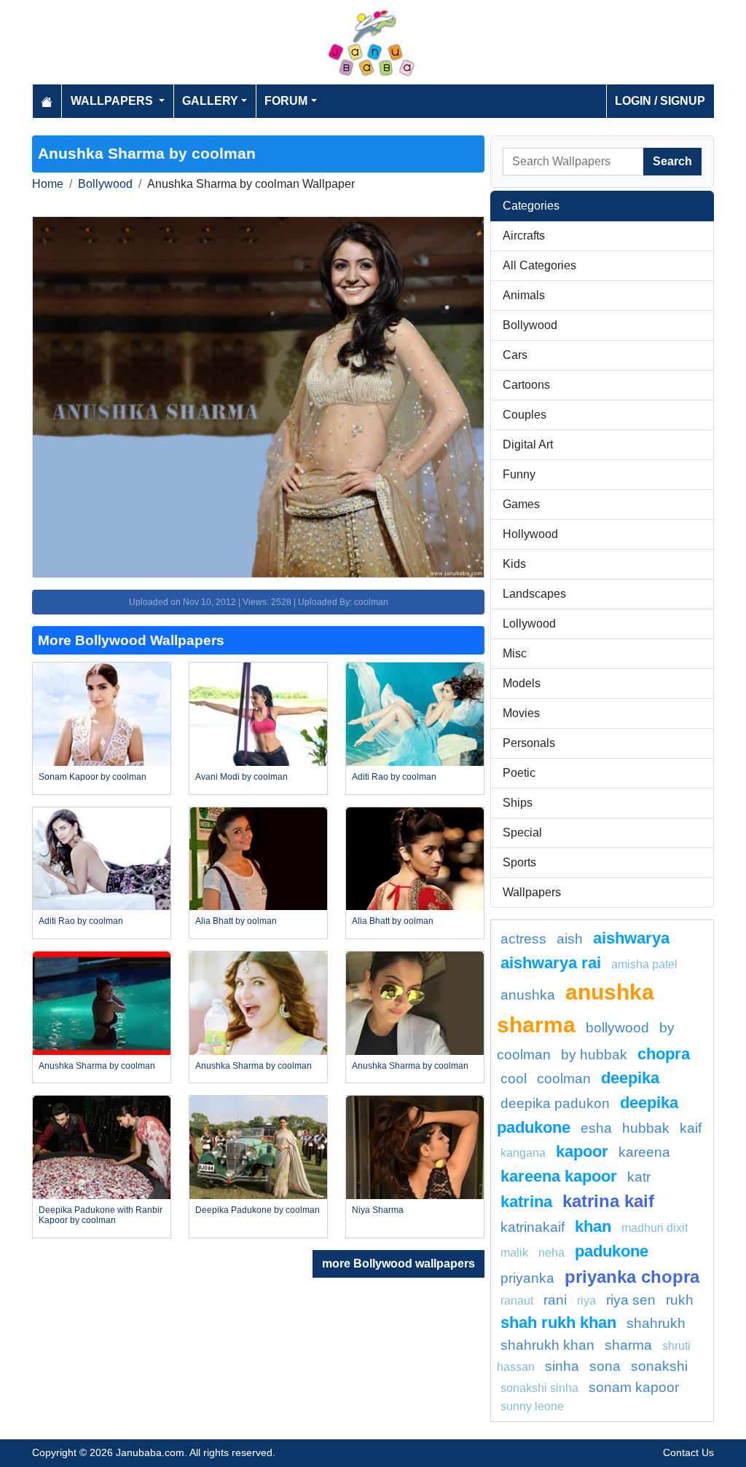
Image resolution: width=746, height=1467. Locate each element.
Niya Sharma (378, 1210)
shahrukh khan (547, 1345)
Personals (529, 743)
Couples (524, 414)
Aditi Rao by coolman (394, 777)
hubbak (646, 1128)
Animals (524, 295)
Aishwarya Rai (550, 963)
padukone (611, 1251)
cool (513, 1078)
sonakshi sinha (539, 1388)
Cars (515, 355)
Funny (519, 474)
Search (672, 161)
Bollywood (105, 184)
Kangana (523, 1153)
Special (522, 832)
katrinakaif (532, 1227)
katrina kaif (608, 1201)
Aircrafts (524, 235)
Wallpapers (532, 892)
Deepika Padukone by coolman (257, 1210)
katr (639, 1177)
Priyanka (527, 1278)
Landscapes (534, 594)
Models (522, 683)
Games (521, 504)
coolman (564, 1078)
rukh (680, 1300)
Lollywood (529, 623)
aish (570, 938)
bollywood (617, 1027)
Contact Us (688, 1452)
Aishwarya (631, 938)
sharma (628, 1345)
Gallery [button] (210, 101)
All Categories (539, 265)
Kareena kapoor (558, 1176)
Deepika (630, 1078)
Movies (521, 713)
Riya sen (631, 1300)
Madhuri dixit (654, 1228)
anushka (527, 995)
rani (555, 1300)
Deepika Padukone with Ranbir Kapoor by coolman (100, 1215)
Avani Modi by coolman (241, 777)
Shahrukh (656, 1323)
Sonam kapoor (634, 1387)
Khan (593, 1226)
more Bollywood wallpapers (398, 1263)
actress (523, 938)
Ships (518, 802)
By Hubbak (594, 1054)
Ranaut (516, 1300)
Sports (519, 862)
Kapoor (582, 1151)
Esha (596, 1128)
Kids (514, 564)
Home (47, 184)
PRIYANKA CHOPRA (632, 1276)
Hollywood (530, 534)
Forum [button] (285, 101)
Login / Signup (660, 101)
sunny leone (532, 1406)
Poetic (519, 773)
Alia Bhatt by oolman (236, 921)
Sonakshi (659, 1366)
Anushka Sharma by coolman (97, 1066)
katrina (526, 1202)
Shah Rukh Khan (558, 1322)
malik (514, 1252)
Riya (586, 1300)
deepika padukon (555, 1103)
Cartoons (526, 385)
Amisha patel (644, 964)
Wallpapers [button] (113, 101)
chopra (663, 1054)
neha (551, 1252)
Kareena (644, 1152)
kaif (691, 1128)
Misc (515, 653)
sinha (562, 1366)
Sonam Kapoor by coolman (92, 777)
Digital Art (528, 444)
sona (605, 1366)
